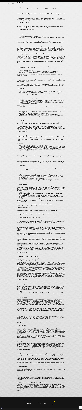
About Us (79, 3)
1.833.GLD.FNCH (28, 403)
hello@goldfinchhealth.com (55, 404)
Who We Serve (65, 3)
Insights (75, 3)
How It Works (71, 3)
